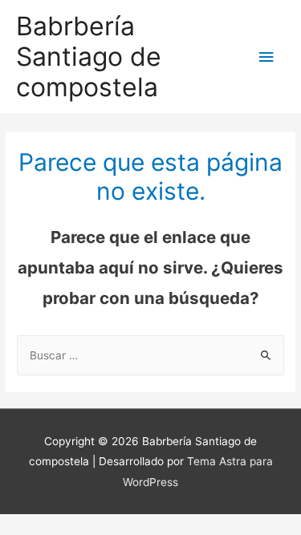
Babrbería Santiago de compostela (88, 56)
